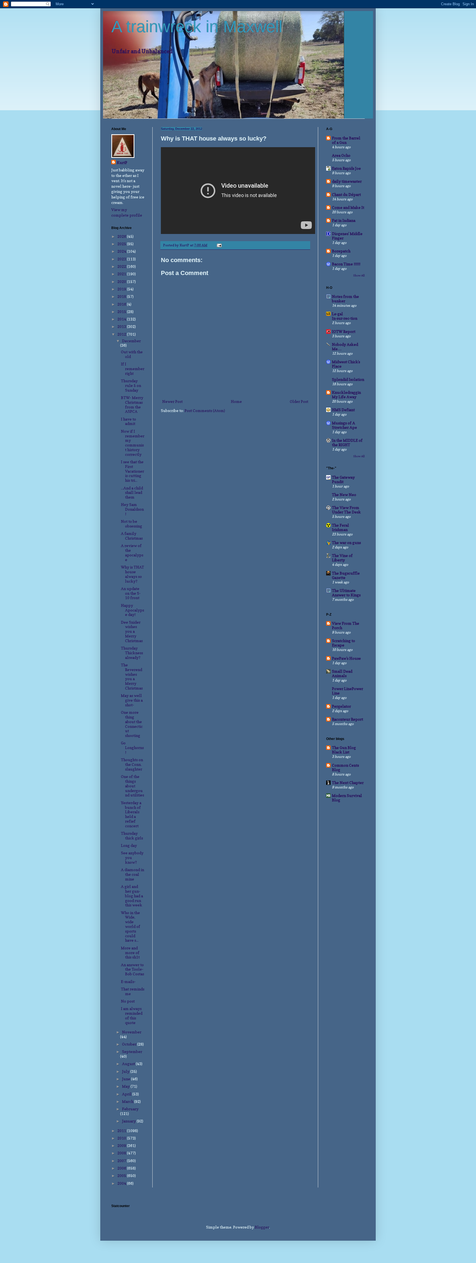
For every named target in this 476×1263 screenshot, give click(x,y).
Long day (129, 845)
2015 (122, 311)
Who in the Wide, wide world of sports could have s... (130, 926)
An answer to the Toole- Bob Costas (132, 969)
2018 (122, 296)
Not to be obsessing (131, 523)
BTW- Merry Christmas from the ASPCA (132, 404)
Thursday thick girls (132, 835)
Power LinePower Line (347, 690)
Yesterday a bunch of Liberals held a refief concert (131, 814)
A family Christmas (132, 535)
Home (236, 401)
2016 (122, 304)
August (129, 1063)
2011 (122, 1130)
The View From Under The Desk (346, 509)
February (130, 1108)
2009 (122, 1145)
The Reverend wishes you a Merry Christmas (132, 676)
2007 (122, 1160)
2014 (122, 319)
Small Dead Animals (342, 673)
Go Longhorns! (132, 747)
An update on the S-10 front (130, 593)
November (131, 1032)
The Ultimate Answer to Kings (346, 592)
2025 (122, 243)
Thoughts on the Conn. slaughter (132, 764)
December (131, 340)
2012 (122, 334)
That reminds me (132, 991)
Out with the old (132, 354)
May (126, 1086)
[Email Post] (219, 245)
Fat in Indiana (343, 220)
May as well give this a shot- (132, 700)
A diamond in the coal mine (132, 874)
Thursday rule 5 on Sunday (131, 385)
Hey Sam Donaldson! (132, 509)
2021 (122, 273)
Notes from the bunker (345, 298)
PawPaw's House (346, 658)
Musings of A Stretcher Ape (344, 425)
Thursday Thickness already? (132, 653)
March (128, 1101)
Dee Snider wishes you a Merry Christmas (132, 631)
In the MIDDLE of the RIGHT (347, 442)
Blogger (262, 1227)
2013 (122, 326)
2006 (122, 1168)
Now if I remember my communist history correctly (132, 443)
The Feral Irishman (340, 527)
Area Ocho (341, 155)
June (126, 1078)
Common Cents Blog (345, 767)
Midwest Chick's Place (346, 363)
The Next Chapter (348, 782)
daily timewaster (347, 181)
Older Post (299, 401)
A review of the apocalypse (132, 552)
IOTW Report (343, 331)
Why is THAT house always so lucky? (132, 574)
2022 (122, 266)
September (132, 1051)
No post (128, 1001)
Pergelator (341, 706)
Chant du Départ (346, 194)
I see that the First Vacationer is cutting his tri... (132, 471)
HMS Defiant (343, 409)
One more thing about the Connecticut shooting (132, 724)
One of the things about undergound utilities (132, 785)
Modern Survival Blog (347, 797)
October (129, 1044)
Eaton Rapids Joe (346, 168)
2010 (122, 1138)
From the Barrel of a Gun (346, 140)
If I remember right (132, 369)
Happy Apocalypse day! (132, 610)
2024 (122, 251)
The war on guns (346, 542)
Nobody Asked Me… (345, 346)
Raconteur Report (347, 719)
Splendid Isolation (348, 379)
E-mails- (128, 981)
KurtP (122, 162)
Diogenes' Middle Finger (347, 235)
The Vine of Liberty (342, 557)
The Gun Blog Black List (344, 749)
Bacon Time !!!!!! (346, 264)
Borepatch (341, 251)
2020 (122, 281)
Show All (359, 275)
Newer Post (172, 401)
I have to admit (128, 421)
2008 (122, 1153)
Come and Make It (348, 207)
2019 (122, 289)
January (129, 1121)
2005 (122, 1175)
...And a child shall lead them (132, 493)
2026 (122, 236)
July (126, 1071)
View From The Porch (345, 625)
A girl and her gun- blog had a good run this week (132, 895)
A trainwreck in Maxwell (196, 26)
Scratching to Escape (343, 642)
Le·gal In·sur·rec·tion (344, 316)
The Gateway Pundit (343, 479)
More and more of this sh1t (130, 953)
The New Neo (344, 494)
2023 (122, 259)
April (127, 1094)
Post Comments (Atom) (205, 410)
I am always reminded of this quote (131, 1015)
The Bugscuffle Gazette (346, 575)
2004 (122, 1183)
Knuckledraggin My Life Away (346, 394)
